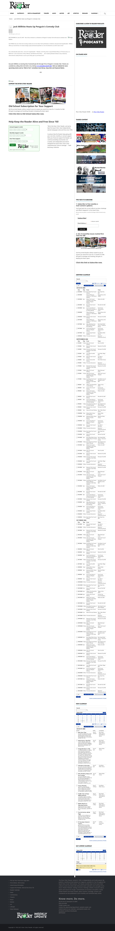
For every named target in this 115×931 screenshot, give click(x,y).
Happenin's (20, 13)
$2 (10, 135)
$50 (15, 129)
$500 (19, 141)
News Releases (14, 909)
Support (13, 145)
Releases (85, 13)
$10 (17, 135)
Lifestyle (76, 13)
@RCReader (62, 913)
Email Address (82, 223)
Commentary (13, 895)
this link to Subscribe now (91, 262)
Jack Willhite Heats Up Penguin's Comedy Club (36, 26)
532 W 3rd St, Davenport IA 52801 (68, 901)
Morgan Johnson (15, 34)
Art (69, 13)
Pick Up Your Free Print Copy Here (19, 880)
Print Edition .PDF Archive (17, 883)
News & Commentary (34, 13)
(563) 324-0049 (63, 903)
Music (54, 13)
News (11, 892)
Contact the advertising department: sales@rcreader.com (75, 907)
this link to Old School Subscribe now (28, 114)
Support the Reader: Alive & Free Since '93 (22, 887)
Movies (62, 13)
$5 (14, 135)
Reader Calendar (15, 890)
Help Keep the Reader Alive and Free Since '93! (34, 121)
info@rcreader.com (64, 905)
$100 (19, 129)
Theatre (46, 13)
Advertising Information (17, 885)
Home (12, 13)
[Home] (19, 5)
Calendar (94, 13)
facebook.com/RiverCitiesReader (68, 911)
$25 (11, 129)
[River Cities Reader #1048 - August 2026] (91, 83)
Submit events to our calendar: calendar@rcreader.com (74, 909)
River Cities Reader (99, 112)
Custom (23, 129)
